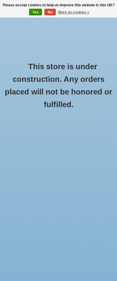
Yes (35, 12)
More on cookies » (73, 12)
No (50, 12)
